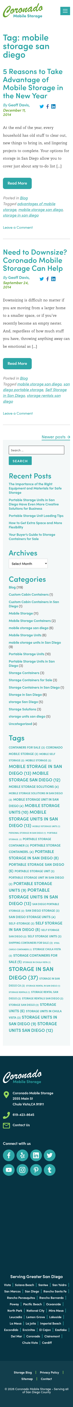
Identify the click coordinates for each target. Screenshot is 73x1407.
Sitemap (27, 1378)
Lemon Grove (35, 1317)
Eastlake (61, 1329)
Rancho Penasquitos (21, 1297)
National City (35, 1310)
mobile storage (38, 760)
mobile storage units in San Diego (35, 642)
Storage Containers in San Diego (34, 687)
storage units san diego (27, 716)
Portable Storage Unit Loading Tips (36, 515)
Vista (7, 1285)
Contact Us (21, 1124)
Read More (17, 183)
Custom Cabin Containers (29, 594)
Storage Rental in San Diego (43, 985)
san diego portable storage (36, 386)
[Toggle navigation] (65, 11)
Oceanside (53, 1304)
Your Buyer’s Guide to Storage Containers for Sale (32, 536)
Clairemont (52, 1336)
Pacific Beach (32, 1304)
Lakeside (55, 1317)
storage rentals (19, 992)
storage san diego (24, 1005)
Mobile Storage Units (25, 634)
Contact (46, 1378)
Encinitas (29, 1329)
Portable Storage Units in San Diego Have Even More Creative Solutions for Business (34, 504)
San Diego (32, 1291)
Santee (43, 1285)
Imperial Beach (50, 1323)
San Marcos (12, 1291)
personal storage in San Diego (27, 832)
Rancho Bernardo (51, 1297)
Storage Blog (23, 1372)
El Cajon (45, 1329)
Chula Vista (30, 1342)
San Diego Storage (42, 910)
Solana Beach (24, 1285)
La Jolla (31, 1323)
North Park (14, 1310)
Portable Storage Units (26, 653)
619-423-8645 (23, 1114)
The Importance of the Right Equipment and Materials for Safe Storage (35, 488)
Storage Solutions (22, 709)
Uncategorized (20, 723)
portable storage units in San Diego (33, 896)
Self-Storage (21, 923)
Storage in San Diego (25, 694)
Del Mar (16, 1336)
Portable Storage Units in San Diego (23, 10)
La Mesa (15, 1323)
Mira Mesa (56, 1310)
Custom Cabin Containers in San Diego (34, 603)
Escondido (11, 1329)
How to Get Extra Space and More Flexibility (35, 524)
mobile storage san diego (40, 209)
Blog (24, 197)
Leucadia (15, 1317)
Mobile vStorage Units (46, 826)
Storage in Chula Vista (37, 962)
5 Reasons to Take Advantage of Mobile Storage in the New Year (33, 83)
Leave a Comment (18, 227)
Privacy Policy (49, 1372)
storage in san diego (21, 215)
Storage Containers (24, 672)
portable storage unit (34, 871)
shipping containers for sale (31, 943)
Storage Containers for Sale (30, 679)
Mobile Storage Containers (30, 620)
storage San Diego (23, 701)
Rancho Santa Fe (55, 1291)
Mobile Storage (21, 613)
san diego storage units (32, 916)
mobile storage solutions (34, 786)
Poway (14, 1304)
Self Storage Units (44, 936)
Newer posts (54, 436)
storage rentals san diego (42, 998)
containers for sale (27, 747)
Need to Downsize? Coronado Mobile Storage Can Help (35, 259)
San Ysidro (59, 1285)
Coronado (33, 1336)
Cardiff (47, 1342)
